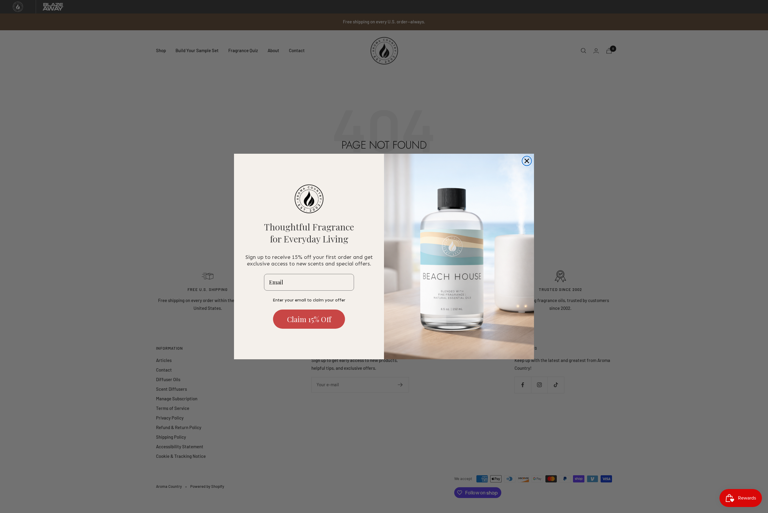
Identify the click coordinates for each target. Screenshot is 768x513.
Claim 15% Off (309, 319)
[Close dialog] (527, 161)
